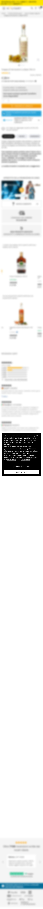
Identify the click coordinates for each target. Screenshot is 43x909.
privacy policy (25, 460)
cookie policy (11, 460)
